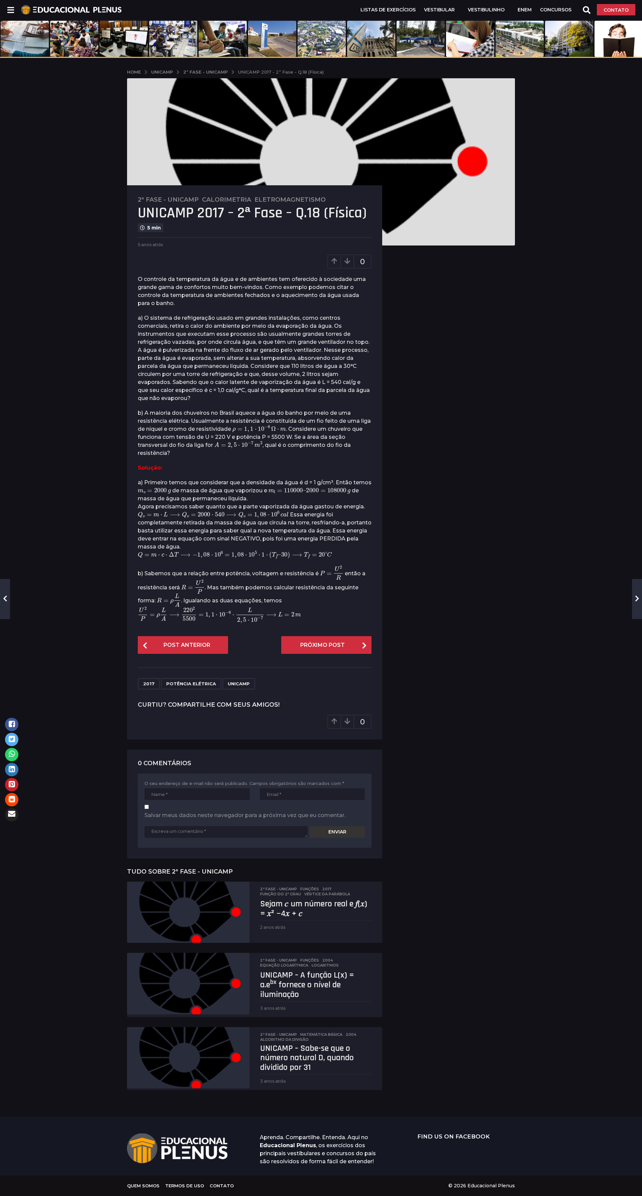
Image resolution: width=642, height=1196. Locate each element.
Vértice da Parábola (327, 894)
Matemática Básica (321, 1034)
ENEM (525, 10)
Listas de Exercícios (388, 10)
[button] (10, 9)
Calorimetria (226, 199)
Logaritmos (325, 965)
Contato (222, 1185)
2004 (327, 960)
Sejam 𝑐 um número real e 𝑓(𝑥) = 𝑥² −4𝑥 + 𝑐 (313, 908)
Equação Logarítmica (284, 965)
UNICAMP (239, 683)
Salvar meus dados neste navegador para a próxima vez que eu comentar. (244, 815)
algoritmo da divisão (284, 1039)
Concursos (555, 10)
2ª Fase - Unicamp (168, 199)
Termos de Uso (184, 1185)
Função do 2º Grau (280, 894)
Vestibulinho (486, 10)
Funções (309, 889)
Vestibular (439, 10)
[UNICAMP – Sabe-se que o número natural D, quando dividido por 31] (188, 1057)
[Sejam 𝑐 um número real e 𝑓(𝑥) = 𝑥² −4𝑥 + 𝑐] (188, 912)
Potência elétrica (191, 683)
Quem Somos (143, 1185)
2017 (148, 683)
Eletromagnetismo (290, 199)
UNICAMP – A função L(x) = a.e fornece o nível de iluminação (307, 985)
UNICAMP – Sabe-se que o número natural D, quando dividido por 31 (307, 1058)
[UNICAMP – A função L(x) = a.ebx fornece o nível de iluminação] (188, 983)
